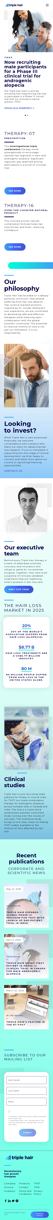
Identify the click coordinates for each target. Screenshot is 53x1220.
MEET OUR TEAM (19, 589)
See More (15, 190)
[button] (25, 115)
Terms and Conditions (25, 1192)
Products (24, 1183)
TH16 (37, 1187)
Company (9, 1183)
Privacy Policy (38, 1192)
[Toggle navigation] (47, 5)
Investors (9, 1191)
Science (8, 1187)
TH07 (37, 1183)
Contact (23, 1187)
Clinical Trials (40, 1215)
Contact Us (13, 470)
